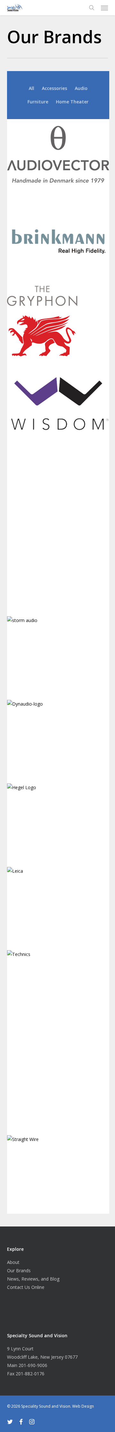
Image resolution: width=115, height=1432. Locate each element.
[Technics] (60, 956)
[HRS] (60, 488)
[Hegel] (60, 822)
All (31, 88)
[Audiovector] (60, 158)
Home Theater (72, 102)
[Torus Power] (60, 1090)
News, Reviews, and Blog (33, 1279)
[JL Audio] (60, 572)
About (13, 1262)
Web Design (83, 1406)
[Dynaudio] (60, 738)
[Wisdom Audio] (60, 404)
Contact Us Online (25, 1287)
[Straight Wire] (60, 1174)
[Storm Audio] (60, 655)
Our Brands (19, 1270)
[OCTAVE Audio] (60, 1007)
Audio (81, 88)
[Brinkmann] (60, 241)
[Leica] (60, 906)
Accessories (54, 88)
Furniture (37, 102)
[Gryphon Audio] (60, 322)
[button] (104, 7)
